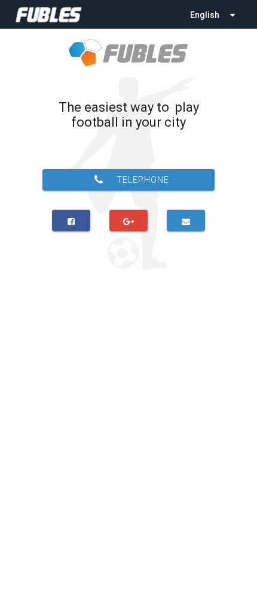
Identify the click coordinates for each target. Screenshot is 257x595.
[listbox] (214, 14)
